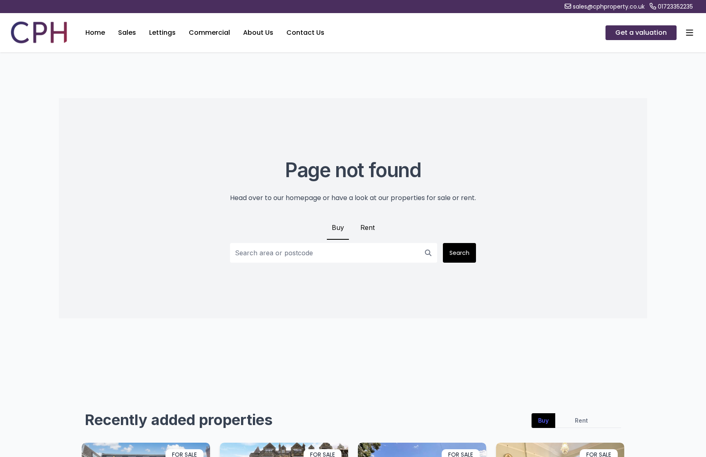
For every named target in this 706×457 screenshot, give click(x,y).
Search (459, 253)
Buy (338, 227)
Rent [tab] (581, 420)
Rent (367, 227)
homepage (303, 198)
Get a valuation (641, 32)
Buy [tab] (543, 420)
